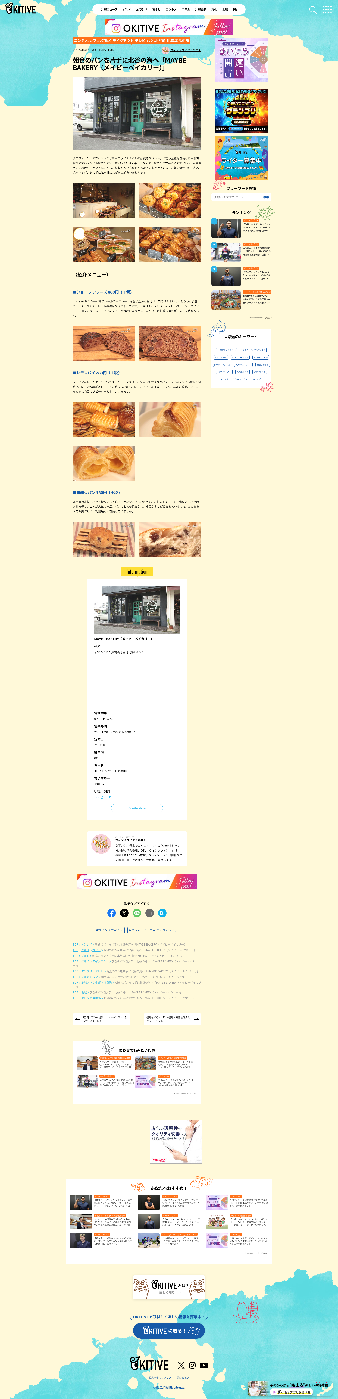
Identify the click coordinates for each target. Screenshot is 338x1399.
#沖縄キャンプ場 (222, 365)
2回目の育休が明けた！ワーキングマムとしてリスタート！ (105, 1019)
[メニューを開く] (328, 9)
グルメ (85, 950)
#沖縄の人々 (242, 372)
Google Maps (137, 808)
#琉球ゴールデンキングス (253, 350)
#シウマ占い (221, 357)
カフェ (96, 950)
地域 (84, 982)
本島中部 (95, 982)
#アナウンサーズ (243, 365)
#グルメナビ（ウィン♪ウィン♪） (153, 930)
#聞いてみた (260, 372)
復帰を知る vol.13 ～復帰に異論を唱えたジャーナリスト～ (168, 1019)
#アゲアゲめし (224, 372)
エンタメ (86, 944)
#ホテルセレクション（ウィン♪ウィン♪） (241, 379)
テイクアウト (100, 961)
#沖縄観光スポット (226, 350)
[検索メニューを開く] (313, 10)
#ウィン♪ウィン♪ (109, 930)
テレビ (99, 971)
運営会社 (182, 1377)
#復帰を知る (262, 365)
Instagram (101, 797)
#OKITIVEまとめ (240, 357)
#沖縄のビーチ (261, 357)
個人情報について (158, 1377)
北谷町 (108, 982)
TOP (75, 944)
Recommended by (181, 1093)
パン (95, 977)
